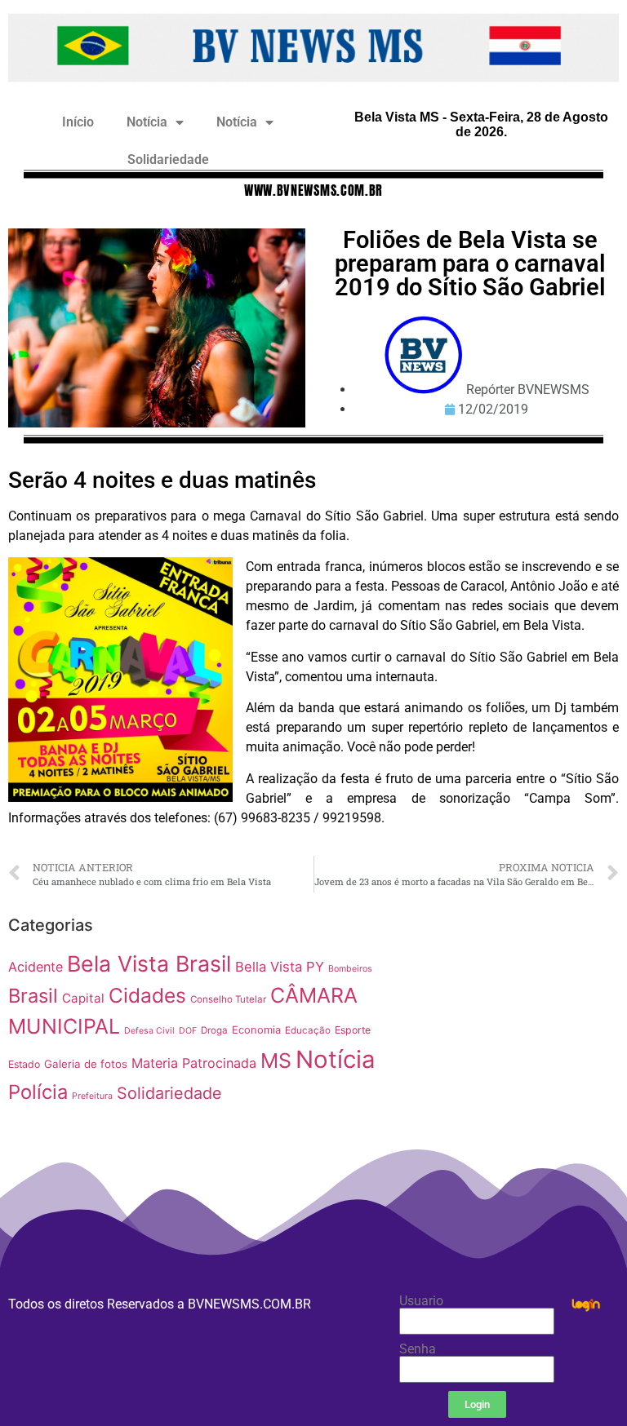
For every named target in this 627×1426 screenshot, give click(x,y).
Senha (417, 1349)
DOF (188, 1030)
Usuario (421, 1301)
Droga (214, 1030)
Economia (256, 1030)
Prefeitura (92, 1096)
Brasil (33, 996)
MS (275, 1060)
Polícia (38, 1092)
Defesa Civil (149, 1030)
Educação (308, 1030)
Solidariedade (168, 159)
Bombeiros (350, 968)
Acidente (35, 967)
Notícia (147, 122)
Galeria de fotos (85, 1063)
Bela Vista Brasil (149, 963)
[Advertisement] (514, 1011)
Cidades (147, 995)
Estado (24, 1064)
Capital (83, 998)
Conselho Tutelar (228, 999)
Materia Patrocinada (193, 1063)
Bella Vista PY (279, 967)
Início (78, 122)
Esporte (353, 1030)
